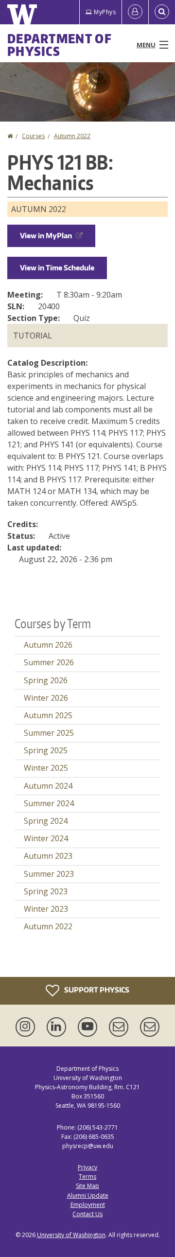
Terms (87, 1176)
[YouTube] (89, 1027)
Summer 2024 (49, 803)
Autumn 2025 (48, 715)
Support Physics (96, 989)
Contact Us (87, 1214)
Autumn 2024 (48, 785)
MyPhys (105, 12)
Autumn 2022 (72, 136)
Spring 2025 (46, 750)
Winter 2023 (46, 908)
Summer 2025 (49, 732)
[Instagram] (27, 1027)
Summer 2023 (49, 873)
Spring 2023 (46, 891)
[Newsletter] (149, 1027)
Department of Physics (59, 44)
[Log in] (135, 12)
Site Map (87, 1186)
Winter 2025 (46, 767)
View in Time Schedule (57, 268)
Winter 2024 (46, 838)
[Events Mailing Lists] (120, 1027)
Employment (87, 1205)
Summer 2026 (49, 662)
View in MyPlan (46, 235)
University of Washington (71, 1235)
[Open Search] (162, 12)
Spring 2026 (46, 680)
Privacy (87, 1167)
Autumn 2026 (48, 644)
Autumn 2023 (48, 855)
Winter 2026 (46, 697)
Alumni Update (87, 1195)
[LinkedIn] (58, 1027)
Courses (33, 136)
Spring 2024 (46, 820)
